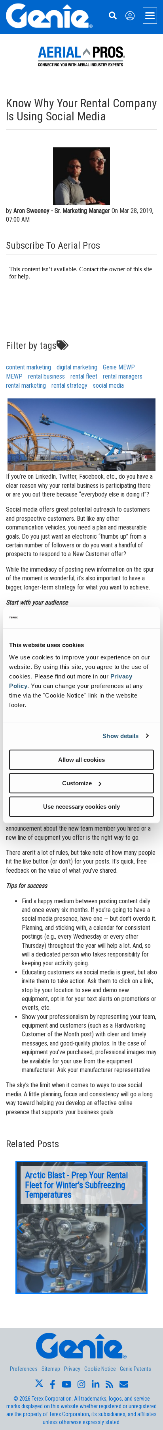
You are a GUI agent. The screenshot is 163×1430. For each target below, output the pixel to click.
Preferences (24, 1369)
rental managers (122, 376)
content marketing (28, 367)
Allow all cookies (81, 759)
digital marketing (77, 367)
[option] (81, 1227)
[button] (19, 1227)
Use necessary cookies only (81, 806)
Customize (77, 783)
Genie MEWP (119, 367)
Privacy (72, 1369)
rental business (46, 376)
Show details (120, 735)
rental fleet (83, 376)
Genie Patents (135, 1369)
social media (108, 385)
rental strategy (69, 385)
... (81, 1227)
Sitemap (51, 1369)
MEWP (14, 376)
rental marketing (26, 385)
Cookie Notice (100, 1369)
